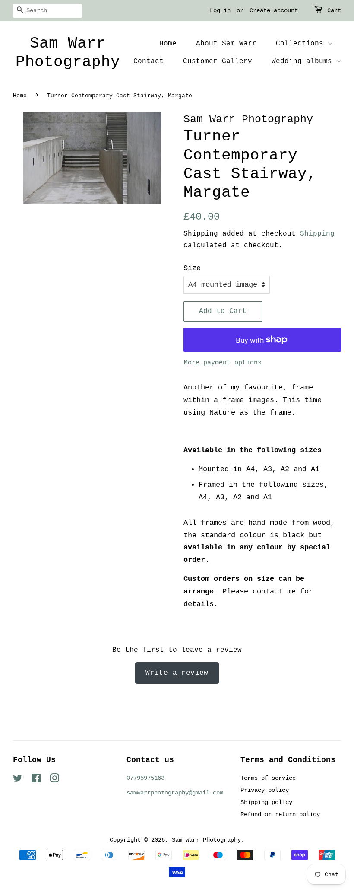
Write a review (177, 673)
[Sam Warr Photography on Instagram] (54, 780)
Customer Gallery (217, 61)
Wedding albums (304, 61)
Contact (148, 61)
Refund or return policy (280, 814)
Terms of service (268, 778)
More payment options (223, 363)
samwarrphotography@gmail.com (174, 792)
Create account (274, 10)
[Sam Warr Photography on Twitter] (17, 780)
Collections (302, 44)
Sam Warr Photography (68, 53)
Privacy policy (264, 790)
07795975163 (145, 778)
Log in (220, 10)
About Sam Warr (226, 44)
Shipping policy (266, 802)
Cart (334, 10)
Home (168, 44)
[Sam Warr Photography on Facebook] (36, 780)
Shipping (317, 234)
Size (192, 268)
